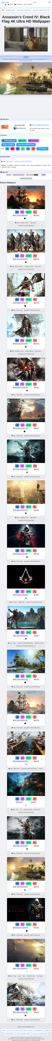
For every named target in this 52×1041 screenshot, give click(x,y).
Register (30, 4)
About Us (4, 1030)
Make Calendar (8, 144)
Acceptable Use (39, 1030)
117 (29, 299)
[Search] (49, 2)
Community (19, 4)
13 (29, 632)
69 (29, 591)
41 (29, 758)
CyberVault (30, 639)
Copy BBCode (42, 148)
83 (29, 550)
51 (29, 883)
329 (29, 255)
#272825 (36, 174)
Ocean (19, 976)
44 (29, 924)
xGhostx (30, 971)
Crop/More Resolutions (26, 144)
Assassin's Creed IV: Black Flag (22, 161)
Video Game (33, 222)
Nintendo (17, 165)
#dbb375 (32, 174)
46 (29, 717)
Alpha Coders (5, 2)
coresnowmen (30, 218)
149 (29, 384)
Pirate (14, 643)
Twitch (49, 165)
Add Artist (4, 126)
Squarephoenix (31, 431)
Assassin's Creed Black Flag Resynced (26, 645)
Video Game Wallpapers (24, 10)
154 (29, 340)
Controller (23, 165)
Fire (21, 809)
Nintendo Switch (6, 167)
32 (29, 798)
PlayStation (10, 165)
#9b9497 (43, 174)
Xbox (28, 165)
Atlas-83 (30, 931)
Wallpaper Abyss (10, 10)
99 (29, 425)
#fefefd (40, 174)
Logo (15, 602)
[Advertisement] (26, 106)
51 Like (22, 140)
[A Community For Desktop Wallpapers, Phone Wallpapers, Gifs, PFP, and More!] (3, 10)
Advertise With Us (9, 1034)
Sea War (40, 768)
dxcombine (30, 598)
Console (44, 165)
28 (29, 1009)
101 (29, 466)
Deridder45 (30, 262)
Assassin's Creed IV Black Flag (41, 10)
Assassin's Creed (24, 222)
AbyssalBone (30, 306)
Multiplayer (38, 165)
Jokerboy (31, 764)
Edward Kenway (19, 266)
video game (9, 161)
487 (29, 212)
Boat (24, 976)
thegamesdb (31, 1015)
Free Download (9, 140)
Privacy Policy (17, 1030)
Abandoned (30, 805)
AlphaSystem (21, 128)
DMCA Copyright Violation (23, 1034)
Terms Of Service (28, 1030)
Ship (17, 809)
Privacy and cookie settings (40, 1034)
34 (29, 842)
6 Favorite (34, 140)
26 (29, 965)
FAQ (10, 1030)
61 (29, 507)
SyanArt (30, 390)
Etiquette (48, 1030)
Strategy (13, 167)
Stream (32, 165)
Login (25, 4)
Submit (11, 4)
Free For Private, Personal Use (40, 125)
